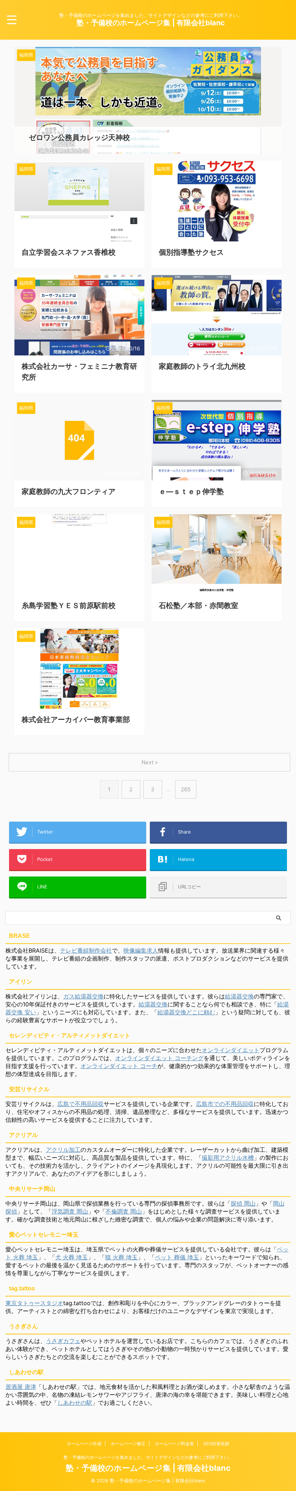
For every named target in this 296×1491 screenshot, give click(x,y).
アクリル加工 (63, 1149)
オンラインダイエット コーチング (159, 1058)
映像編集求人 (140, 950)
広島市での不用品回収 (225, 1103)
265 (186, 789)
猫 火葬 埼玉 (121, 1257)
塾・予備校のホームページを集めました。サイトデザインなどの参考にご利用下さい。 (148, 1457)
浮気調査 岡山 (70, 1211)
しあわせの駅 (74, 1402)
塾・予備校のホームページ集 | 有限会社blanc (151, 22)
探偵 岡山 (243, 1203)
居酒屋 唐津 (20, 1386)
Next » (150, 762)
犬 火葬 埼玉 (71, 1257)
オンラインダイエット (231, 1050)
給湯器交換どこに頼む (186, 1012)
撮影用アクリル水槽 (228, 1157)
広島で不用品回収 (80, 1103)
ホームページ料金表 (174, 1443)
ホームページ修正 (128, 1443)
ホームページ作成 (84, 1443)
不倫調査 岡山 (123, 1211)
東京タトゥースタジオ (34, 1303)
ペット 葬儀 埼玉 (177, 1257)
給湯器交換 (239, 996)
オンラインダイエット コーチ (118, 1066)
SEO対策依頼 (216, 1443)
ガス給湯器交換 (83, 996)
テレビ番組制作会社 (86, 950)
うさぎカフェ (63, 1340)
